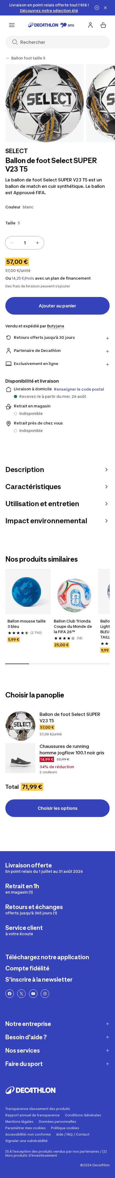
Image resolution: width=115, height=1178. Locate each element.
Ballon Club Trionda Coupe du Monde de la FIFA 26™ (73, 626)
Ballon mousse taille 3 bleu (27, 624)
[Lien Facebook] (9, 993)
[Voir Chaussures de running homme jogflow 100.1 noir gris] (20, 758)
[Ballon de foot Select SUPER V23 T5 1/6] (44, 103)
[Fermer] (105, 7)
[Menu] (11, 25)
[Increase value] (37, 242)
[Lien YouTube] (33, 993)
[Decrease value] (11, 242)
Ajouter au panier (57, 305)
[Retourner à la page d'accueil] (51, 25)
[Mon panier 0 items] (103, 25)
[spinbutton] (24, 242)
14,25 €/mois (23, 278)
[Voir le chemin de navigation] (7, 58)
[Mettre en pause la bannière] (97, 7)
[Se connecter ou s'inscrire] (90, 25)
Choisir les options (58, 808)
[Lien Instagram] (45, 993)
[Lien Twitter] (21, 993)
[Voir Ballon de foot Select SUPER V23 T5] (20, 726)
